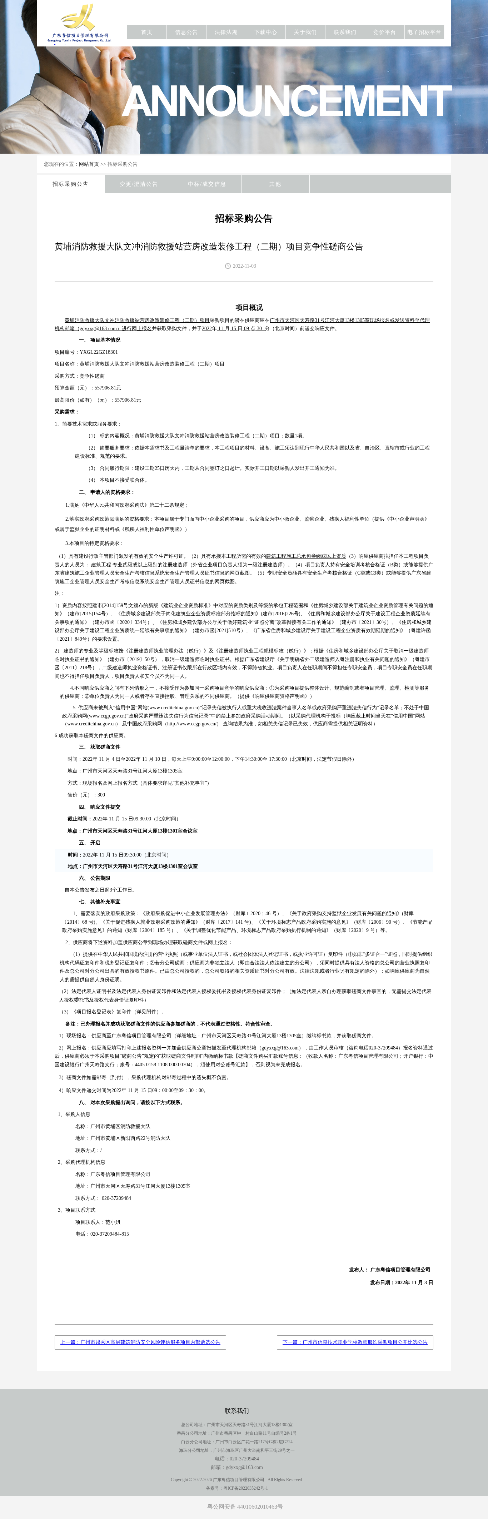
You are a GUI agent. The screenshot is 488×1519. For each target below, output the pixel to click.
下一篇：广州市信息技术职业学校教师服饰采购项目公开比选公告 (355, 1342)
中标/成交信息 (207, 184)
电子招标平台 (424, 32)
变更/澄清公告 (139, 184)
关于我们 (305, 32)
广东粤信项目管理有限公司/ (80, 28)
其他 (275, 184)
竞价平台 (384, 32)
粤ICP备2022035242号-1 (245, 1488)
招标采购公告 (71, 184)
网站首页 (89, 164)
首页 (147, 32)
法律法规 (226, 32)
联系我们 (345, 32)
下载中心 (265, 32)
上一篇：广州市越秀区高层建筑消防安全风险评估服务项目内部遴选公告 (140, 1342)
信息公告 (186, 32)
